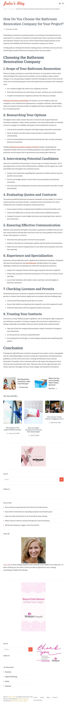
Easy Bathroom (31, 263)
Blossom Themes (22, 699)
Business (8, 672)
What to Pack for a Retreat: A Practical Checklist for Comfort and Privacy (27, 520)
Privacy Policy (22, 700)
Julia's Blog (11, 697)
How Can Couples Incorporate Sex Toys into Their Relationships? (33, 430)
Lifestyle (8, 686)
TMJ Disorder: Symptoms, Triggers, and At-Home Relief (22, 525)
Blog (48, 697)
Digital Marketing (11, 677)
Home (7, 681)
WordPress (14, 700)
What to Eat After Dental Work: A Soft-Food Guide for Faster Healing (26, 516)
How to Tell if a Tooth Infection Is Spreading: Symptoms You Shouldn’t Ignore (29, 512)
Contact (54, 697)
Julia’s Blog (7, 565)
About (42, 697)
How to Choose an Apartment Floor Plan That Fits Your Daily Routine (26, 507)
